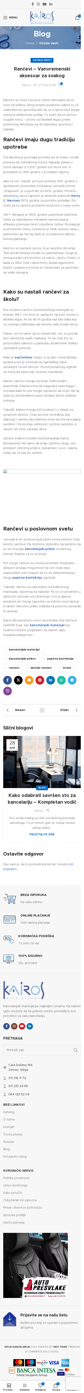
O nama (9, 1119)
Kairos (26, 85)
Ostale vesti (48, 43)
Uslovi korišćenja (15, 1185)
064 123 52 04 (19, 1094)
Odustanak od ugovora (20, 1200)
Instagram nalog (14, 1156)
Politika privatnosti (16, 1178)
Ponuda (8, 1141)
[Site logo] (42, 17)
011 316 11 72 (17, 1078)
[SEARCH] (76, 1050)
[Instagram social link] (38, 4)
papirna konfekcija (60, 658)
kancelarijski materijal (24, 649)
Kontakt (9, 1127)
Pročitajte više (42, 834)
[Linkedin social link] (51, 4)
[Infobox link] (25, 898)
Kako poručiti (12, 1192)
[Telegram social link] (72, 680)
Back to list (42, 710)
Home (30, 43)
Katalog (8, 1112)
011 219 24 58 (18, 1086)
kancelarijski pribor (22, 658)
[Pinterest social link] (40, 680)
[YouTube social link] (44, 4)
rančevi (14, 668)
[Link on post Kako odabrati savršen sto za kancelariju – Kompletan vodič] (42, 762)
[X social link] (18, 680)
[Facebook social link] (32, 4)
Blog (42, 788)
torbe (67, 668)
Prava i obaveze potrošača (22, 1207)
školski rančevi (41, 668)
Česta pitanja (12, 1134)
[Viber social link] (7, 691)
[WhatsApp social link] (61, 680)
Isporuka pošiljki (14, 1215)
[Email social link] (29, 680)
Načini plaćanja (14, 1222)
